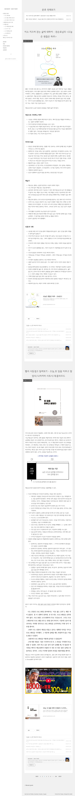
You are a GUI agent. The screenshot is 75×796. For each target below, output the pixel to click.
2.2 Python (8, 31)
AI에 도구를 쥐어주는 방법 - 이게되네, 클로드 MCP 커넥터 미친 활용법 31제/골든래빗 (43, 340)
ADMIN (5, 50)
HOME (4, 41)
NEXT (60, 776)
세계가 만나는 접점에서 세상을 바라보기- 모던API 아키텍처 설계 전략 (39, 752)
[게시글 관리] (33, 319)
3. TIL (5, 35)
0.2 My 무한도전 (9, 17)
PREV (37, 776)
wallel (71, 794)
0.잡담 (6, 13)
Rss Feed (26, 794)
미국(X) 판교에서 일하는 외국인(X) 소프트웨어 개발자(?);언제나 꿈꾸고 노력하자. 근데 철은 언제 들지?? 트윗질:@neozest (46, 349)
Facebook (36, 794)
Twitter (32, 794)
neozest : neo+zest (10, 9)
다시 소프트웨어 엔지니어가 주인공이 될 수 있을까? (36, 329)
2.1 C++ (7, 28)
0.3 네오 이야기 (9, 20)
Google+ (45, 794)
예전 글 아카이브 (7, 37)
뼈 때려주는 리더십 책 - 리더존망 (32, 337)
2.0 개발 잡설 (9, 26)
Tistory (61, 794)
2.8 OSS (7, 33)
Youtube (41, 794)
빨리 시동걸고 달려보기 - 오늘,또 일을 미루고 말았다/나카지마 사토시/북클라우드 (45, 19)
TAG (4, 44)
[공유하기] (31, 319)
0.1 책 (7, 15)
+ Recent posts (29, 785)
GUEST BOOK (6, 46)
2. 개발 (5, 24)
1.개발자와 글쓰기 (8, 22)
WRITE (5, 48)
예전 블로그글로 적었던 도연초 (46, 604)
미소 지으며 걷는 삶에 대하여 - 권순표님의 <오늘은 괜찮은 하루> (41, 15)
